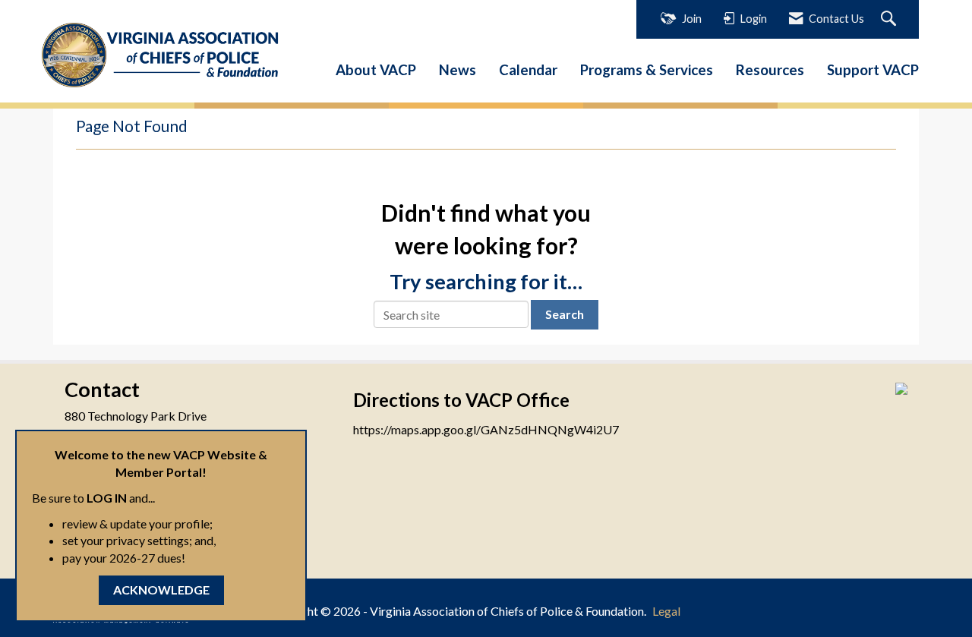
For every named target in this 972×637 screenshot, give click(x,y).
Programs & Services (646, 69)
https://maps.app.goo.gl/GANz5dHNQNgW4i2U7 (486, 429)
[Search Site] (890, 19)
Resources (770, 69)
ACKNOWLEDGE (161, 589)
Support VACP (873, 69)
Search (564, 314)
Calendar (528, 69)
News (457, 69)
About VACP (376, 69)
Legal (666, 611)
